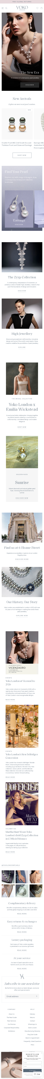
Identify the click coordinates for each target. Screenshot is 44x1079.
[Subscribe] (36, 996)
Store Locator (32, 1028)
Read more (22, 913)
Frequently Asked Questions (32, 1041)
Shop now (22, 427)
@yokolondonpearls (11, 865)
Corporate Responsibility (11, 1028)
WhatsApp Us (32, 1024)
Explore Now (22, 615)
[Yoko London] (22, 8)
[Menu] (3, 8)
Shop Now (22, 155)
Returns (32, 1017)
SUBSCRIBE (32, 1070)
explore (22, 347)
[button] (41, 8)
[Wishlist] (37, 8)
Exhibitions (11, 1031)
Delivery (32, 1014)
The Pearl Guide (12, 1017)
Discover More (22, 559)
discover (22, 291)
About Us (11, 1014)
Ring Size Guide (32, 1034)
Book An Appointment (32, 1038)
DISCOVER (30, 85)
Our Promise (11, 1024)
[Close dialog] (41, 1053)
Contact (32, 1021)
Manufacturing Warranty (32, 1031)
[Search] (6, 8)
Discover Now (22, 498)
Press (32, 1045)
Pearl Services (11, 1021)
